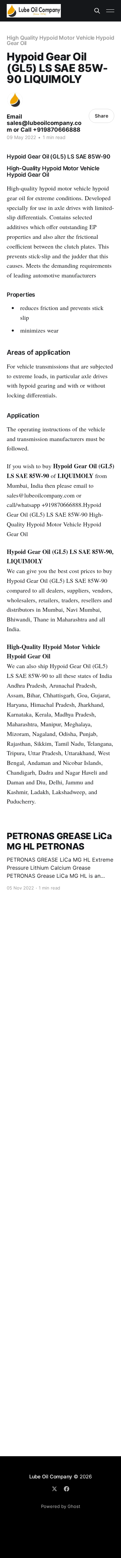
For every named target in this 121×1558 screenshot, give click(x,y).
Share (101, 116)
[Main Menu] (110, 11)
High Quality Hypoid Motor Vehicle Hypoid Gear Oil (60, 40)
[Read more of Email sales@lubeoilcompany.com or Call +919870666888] (15, 100)
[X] (54, 1488)
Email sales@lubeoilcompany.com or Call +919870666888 (44, 123)
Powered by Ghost (60, 1506)
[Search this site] (97, 10)
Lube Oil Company (50, 1476)
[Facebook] (66, 1488)
